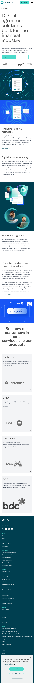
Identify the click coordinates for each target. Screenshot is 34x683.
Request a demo (7, 57)
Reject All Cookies (17, 673)
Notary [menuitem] (3, 538)
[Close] (30, 657)
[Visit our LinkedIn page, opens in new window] (9, 529)
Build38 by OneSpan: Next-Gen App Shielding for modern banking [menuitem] (17, 636)
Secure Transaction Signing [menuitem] (8, 584)
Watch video (22, 57)
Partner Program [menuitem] (5, 595)
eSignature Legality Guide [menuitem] (8, 598)
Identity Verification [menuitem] (6, 541)
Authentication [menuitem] (5, 581)
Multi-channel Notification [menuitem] (8, 543)
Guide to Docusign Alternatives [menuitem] (9, 628)
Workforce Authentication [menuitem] (8, 589)
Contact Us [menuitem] (4, 622)
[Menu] (31, 2)
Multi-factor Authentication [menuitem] (8, 641)
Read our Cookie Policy (9, 664)
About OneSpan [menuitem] (5, 609)
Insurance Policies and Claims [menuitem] (8, 574)
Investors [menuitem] (4, 620)
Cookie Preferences (17, 678)
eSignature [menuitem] (4, 535)
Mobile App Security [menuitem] (6, 557)
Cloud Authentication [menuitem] (6, 562)
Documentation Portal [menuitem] (7, 601)
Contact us (24, 2)
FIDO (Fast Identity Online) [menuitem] (8, 639)
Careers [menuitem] (3, 612)
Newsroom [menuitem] (4, 614)
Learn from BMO (6, 294)
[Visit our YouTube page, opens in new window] (12, 529)
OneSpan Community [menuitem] (7, 603)
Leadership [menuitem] (4, 617)
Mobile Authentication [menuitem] (7, 560)
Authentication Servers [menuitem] (7, 565)
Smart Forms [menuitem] (5, 546)
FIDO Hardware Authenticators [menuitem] (9, 552)
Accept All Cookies (16, 669)
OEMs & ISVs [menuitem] (5, 576)
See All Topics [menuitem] (5, 647)
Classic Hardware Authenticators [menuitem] (9, 554)
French (3, 653)
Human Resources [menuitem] (6, 579)
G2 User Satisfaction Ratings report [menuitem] (10, 631)
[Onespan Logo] (7, 2)
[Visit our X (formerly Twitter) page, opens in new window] (3, 529)
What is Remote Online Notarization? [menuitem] (10, 633)
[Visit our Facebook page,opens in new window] (6, 529)
